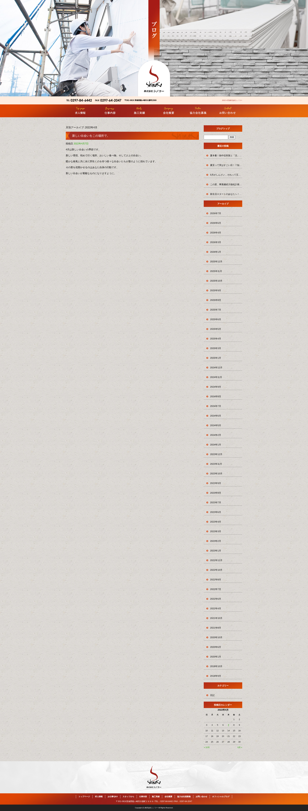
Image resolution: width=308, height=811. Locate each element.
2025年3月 (215, 348)
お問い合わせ (227, 110)
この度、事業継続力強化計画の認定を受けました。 (226, 184)
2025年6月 (215, 319)
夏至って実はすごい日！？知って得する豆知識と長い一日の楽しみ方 (226, 165)
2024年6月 (215, 415)
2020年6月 (215, 647)
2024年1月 (215, 444)
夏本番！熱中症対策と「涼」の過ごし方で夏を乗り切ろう (226, 155)
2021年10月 (216, 618)
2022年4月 (215, 608)
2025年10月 (216, 280)
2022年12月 (216, 560)
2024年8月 (215, 396)
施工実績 (139, 110)
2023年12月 (216, 454)
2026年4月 (215, 232)
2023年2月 (215, 541)
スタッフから (128, 796)
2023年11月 (216, 464)
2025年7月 (215, 309)
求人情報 (80, 110)
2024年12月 (216, 367)
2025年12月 (216, 261)
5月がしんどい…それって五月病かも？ (226, 174)
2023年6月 (215, 512)
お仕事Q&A (113, 796)
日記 (212, 695)
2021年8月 (215, 627)
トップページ (84, 796)
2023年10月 (216, 473)
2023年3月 (215, 531)
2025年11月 (216, 271)
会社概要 (168, 110)
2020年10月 (216, 637)
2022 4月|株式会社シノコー (232, 100)
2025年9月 (215, 290)
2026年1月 (215, 252)
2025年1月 (215, 358)
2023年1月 (215, 550)
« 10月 (207, 747)
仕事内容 (110, 110)
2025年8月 (215, 300)
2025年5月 (215, 329)
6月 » (240, 747)
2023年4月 (215, 521)
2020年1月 (215, 656)
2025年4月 (215, 338)
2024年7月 (215, 406)
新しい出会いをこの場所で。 (91, 135)
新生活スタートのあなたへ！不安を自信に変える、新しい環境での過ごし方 (226, 194)
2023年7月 (215, 502)
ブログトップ (223, 128)
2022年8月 (215, 579)
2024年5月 (215, 425)
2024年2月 (215, 435)
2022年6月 (215, 599)
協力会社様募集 (198, 110)
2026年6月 (215, 223)
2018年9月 (215, 676)
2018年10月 (216, 666)
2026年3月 (215, 242)
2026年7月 (215, 213)
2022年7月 (215, 589)
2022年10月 (216, 570)
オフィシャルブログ (221, 796)
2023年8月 (215, 493)
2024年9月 (215, 387)
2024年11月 (216, 377)
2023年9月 (215, 483)
